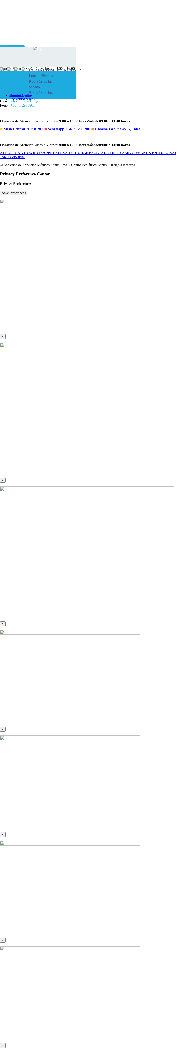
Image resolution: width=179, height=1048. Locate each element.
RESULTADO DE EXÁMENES (112, 153)
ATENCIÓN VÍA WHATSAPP (25, 153)
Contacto (16, 95)
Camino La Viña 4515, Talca (117, 129)
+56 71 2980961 (22, 105)
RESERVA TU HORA (68, 153)
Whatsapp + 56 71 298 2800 (69, 129)
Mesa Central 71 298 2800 (24, 129)
